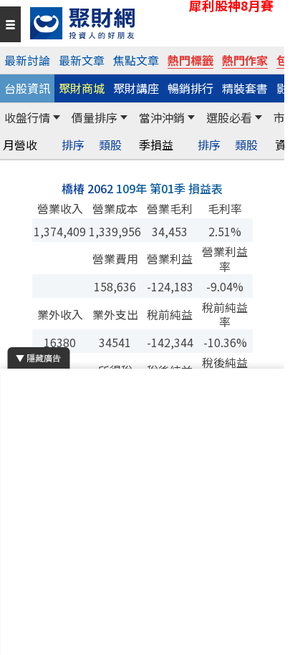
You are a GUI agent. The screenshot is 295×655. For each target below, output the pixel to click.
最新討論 (27, 60)
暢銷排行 (190, 88)
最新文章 (82, 60)
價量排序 (94, 117)
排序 (73, 145)
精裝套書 (245, 88)
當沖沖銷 (162, 117)
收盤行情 (27, 117)
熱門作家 (245, 60)
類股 (110, 145)
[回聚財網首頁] (153, 23)
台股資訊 (27, 88)
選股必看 (229, 117)
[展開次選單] (56, 117)
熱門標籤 (190, 60)
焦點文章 (136, 60)
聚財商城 (82, 88)
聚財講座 (136, 88)
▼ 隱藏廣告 (38, 357)
